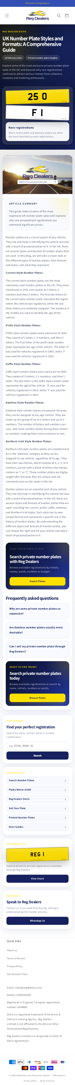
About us (12, 950)
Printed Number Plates (22, 817)
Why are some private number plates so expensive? (35, 611)
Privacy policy (30, 1081)
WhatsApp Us (37, 920)
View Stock (37, 878)
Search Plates (37, 581)
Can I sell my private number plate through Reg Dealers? (37, 649)
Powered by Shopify (41, 1075)
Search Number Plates (21, 780)
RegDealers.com (24, 1075)
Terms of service (47, 1081)
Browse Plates (37, 697)
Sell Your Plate (17, 808)
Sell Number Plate (17, 974)
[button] (7, 15)
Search (37, 755)
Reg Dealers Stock (19, 798)
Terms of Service (16, 958)
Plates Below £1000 (20, 789)
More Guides (16, 826)
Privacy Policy (14, 966)
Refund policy (59, 1075)
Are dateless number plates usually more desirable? (36, 630)
